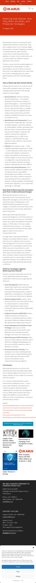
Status (7, 1)
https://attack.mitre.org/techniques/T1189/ (14, 415)
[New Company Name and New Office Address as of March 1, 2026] (26, 451)
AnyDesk (29, 1)
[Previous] (5, 447)
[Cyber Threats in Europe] (10, 459)
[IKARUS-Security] (15, 8)
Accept (18, 566)
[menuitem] (7, 1)
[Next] (30, 447)
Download (9, 533)
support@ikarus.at (9, 517)
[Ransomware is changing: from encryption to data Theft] (26, 433)
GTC (22, 580)
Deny (18, 571)
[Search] (28, 8)
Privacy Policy (16, 580)
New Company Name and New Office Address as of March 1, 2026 (25, 458)
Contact (23, 1)
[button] (33, 547)
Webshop (13, 1)
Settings (18, 576)
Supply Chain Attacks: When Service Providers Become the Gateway (9, 442)
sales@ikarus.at (8, 502)
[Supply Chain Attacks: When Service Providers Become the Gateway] (10, 433)
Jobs (18, 1)
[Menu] (32, 9)
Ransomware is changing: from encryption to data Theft (26, 442)
